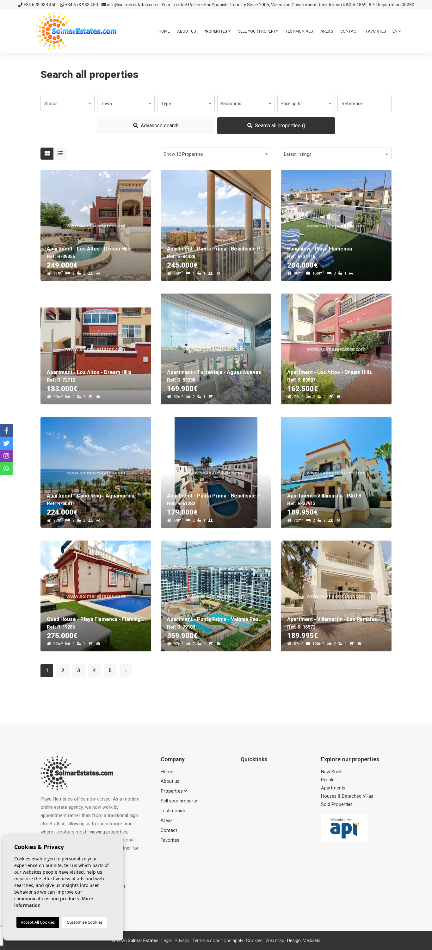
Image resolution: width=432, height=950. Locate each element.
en (395, 31)
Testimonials (299, 31)
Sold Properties (337, 804)
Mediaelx (311, 940)
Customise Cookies (84, 922)
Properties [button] (215, 31)
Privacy (182, 940)
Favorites (376, 31)
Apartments (333, 788)
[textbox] (67, 103)
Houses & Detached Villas (347, 796)
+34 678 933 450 (39, 4)
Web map (274, 940)
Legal (166, 940)
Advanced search (159, 126)
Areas (326, 31)
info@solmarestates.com (132, 4)
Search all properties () (279, 126)
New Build (331, 772)
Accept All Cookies (38, 922)
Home (164, 31)
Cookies (254, 940)
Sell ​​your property (258, 31)
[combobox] (67, 103)
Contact (349, 31)
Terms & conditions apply (217, 940)
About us (186, 31)
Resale (328, 779)
